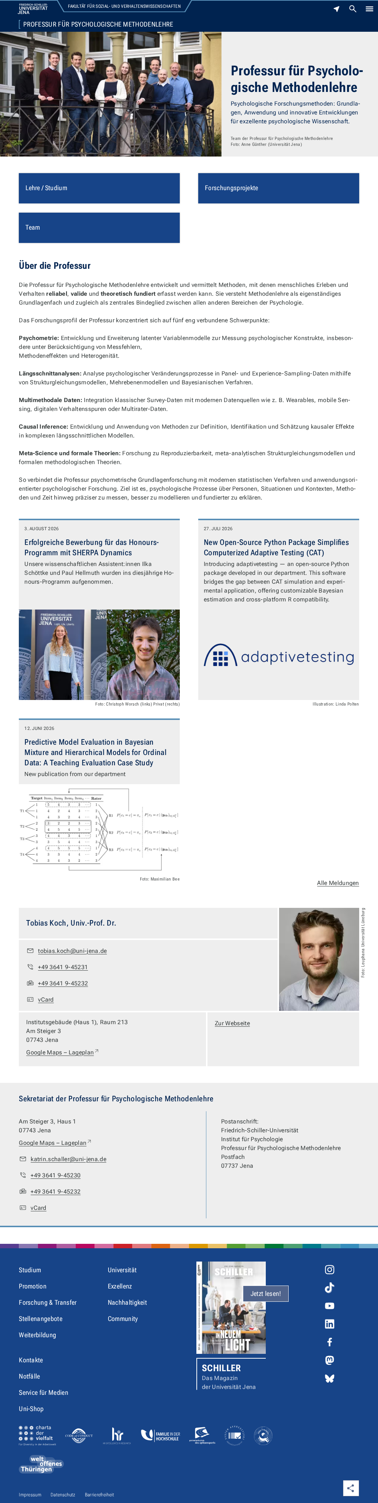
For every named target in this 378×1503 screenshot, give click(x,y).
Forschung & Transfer (47, 1302)
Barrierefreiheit (99, 1494)
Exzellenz (120, 1286)
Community (123, 1318)
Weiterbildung (37, 1335)
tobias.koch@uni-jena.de (72, 950)
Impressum (30, 1494)
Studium (30, 1270)
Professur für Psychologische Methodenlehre (98, 24)
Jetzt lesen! (266, 1293)
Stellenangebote (40, 1318)
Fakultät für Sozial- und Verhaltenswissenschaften (124, 6)
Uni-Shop (31, 1409)
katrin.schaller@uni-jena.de (68, 1159)
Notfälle (29, 1376)
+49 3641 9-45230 (55, 1175)
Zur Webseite (232, 1023)
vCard (46, 999)
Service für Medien (43, 1392)
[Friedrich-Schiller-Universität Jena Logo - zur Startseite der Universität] (33, 9)
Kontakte (31, 1360)
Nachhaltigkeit (127, 1302)
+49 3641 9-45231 (63, 967)
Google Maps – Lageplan (63, 1052)
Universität (122, 1270)
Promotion (33, 1286)
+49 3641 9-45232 (63, 983)
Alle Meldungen (338, 882)
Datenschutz (63, 1494)
